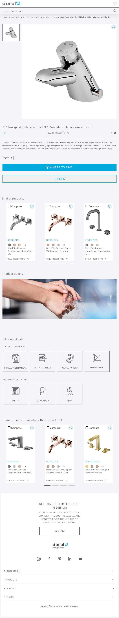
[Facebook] (49, 559)
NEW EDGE (13, 461)
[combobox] (59, 10)
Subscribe (59, 530)
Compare (16, 206)
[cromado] (13, 157)
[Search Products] (114, 10)
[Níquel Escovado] (97, 245)
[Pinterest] (59, 559)
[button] (59, 125)
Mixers (46, 17)
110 (4, 133)
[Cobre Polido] (19, 245)
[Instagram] (38, 559)
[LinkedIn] (69, 559)
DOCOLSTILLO (92, 461)
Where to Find (61, 167)
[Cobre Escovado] (14, 245)
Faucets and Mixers (31, 17)
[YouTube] (80, 559)
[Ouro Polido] (87, 466)
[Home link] (4, 17)
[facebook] (112, 133)
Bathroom (15, 17)
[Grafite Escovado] (9, 245)
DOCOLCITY (13, 240)
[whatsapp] (115, 133)
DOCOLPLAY (91, 240)
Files (61, 179)
